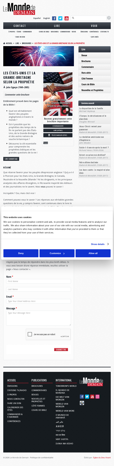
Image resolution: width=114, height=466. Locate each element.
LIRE (57, 26)
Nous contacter (15, 399)
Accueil (9, 43)
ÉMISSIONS (84, 31)
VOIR (94, 26)
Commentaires (39, 390)
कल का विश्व (60, 435)
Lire (17, 43)
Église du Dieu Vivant (102, 457)
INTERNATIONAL (64, 380)
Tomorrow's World (66, 386)
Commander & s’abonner (15, 415)
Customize (55, 253)
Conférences (13, 421)
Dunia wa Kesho (64, 443)
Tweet (45, 143)
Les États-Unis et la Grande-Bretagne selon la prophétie (19, 77)
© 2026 (6, 457)
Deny (21, 253)
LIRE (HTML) (57, 130)
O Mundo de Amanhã (62, 416)
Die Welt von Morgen (62, 398)
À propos (12, 394)
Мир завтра (62, 439)
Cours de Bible (88, 84)
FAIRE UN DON (20, 37)
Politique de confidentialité (41, 457)
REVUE (74, 31)
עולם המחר (60, 430)
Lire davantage (11, 158)
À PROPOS (12, 31)
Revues (35, 394)
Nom (9, 276)
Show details (97, 244)
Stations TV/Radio (16, 390)
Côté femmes (38, 406)
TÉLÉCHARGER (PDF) (59, 135)
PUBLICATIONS (39, 380)
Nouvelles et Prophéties (92, 90)
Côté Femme (87, 78)
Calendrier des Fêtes (15, 408)
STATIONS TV (104, 31)
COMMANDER (27, 31)
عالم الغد (59, 422)
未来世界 (60, 426)
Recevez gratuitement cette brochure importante (58, 120)
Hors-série (86, 72)
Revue (84, 55)
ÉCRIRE (19, 31)
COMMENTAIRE (65, 31)
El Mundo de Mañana (62, 391)
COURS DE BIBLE (44, 31)
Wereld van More (65, 411)
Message (11, 308)
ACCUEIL (11, 380)
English (46, 18)
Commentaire (87, 67)
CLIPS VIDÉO (95, 37)
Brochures (26, 43)
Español (37, 18)
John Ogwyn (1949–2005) (17, 87)
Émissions (12, 386)
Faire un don (14, 403)
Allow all (93, 253)
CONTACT (20, 26)
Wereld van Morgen (62, 405)
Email (10, 296)
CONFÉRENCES (94, 31)
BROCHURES (55, 31)
